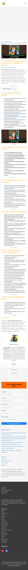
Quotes (2, 531)
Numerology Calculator (6, 530)
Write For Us (4, 456)
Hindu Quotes (4, 522)
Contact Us (3, 465)
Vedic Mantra (4, 540)
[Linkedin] (13, 364)
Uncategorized (4, 539)
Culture (3, 516)
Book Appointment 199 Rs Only (14, 423)
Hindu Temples (4, 523)
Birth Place (3, 410)
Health (2, 519)
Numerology (4, 528)
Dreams (3, 517)
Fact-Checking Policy (6, 460)
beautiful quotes (4, 81)
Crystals (3, 514)
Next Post (14, 373)
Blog (2, 511)
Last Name (3, 398)
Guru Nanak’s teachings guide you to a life (15, 116)
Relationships (4, 533)
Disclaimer (3, 458)
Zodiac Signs (4, 542)
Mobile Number (4, 416)
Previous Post (14, 369)
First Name (3, 391)
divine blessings (17, 119)
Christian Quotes (5, 513)
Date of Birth (4, 404)
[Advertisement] (14, 21)
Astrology (3, 510)
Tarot (2, 537)
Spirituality (3, 536)
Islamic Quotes (4, 525)
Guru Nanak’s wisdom (16, 98)
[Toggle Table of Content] (13, 89)
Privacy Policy (4, 462)
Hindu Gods (3, 520)
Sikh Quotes (4, 67)
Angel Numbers (4, 508)
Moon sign (3, 526)
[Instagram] (15, 364)
